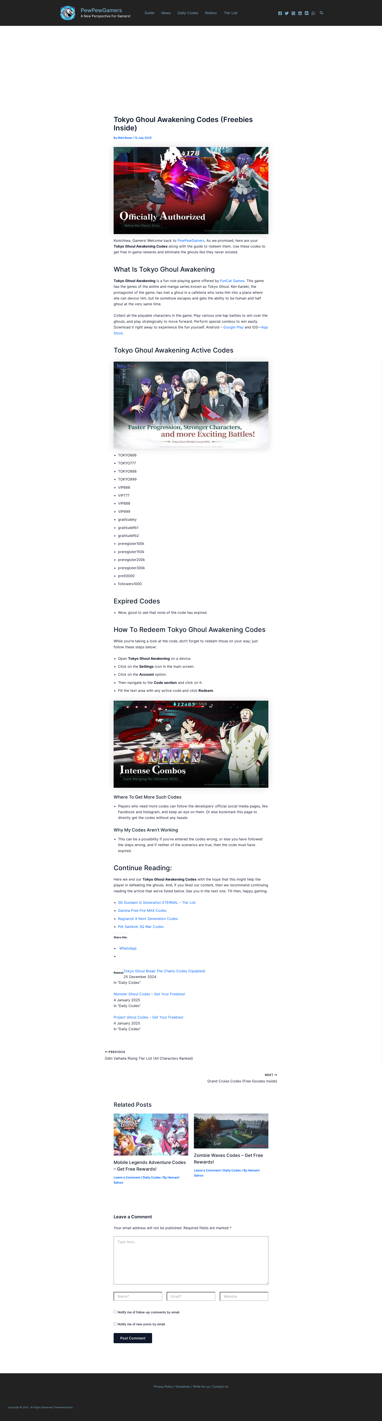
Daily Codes (188, 13)
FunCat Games (232, 280)
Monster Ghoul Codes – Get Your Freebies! (149, 994)
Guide (149, 13)
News (166, 13)
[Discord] (307, 13)
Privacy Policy (163, 1386)
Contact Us (220, 1386)
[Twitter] (287, 13)
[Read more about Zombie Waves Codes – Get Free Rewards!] (231, 1131)
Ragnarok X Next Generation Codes (148, 918)
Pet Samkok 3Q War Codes (141, 926)
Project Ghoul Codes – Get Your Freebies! (148, 1017)
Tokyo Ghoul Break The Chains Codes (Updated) (164, 971)
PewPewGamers (101, 10)
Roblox (211, 13)
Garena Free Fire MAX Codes (142, 910)
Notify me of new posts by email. (142, 1324)
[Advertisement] (191, 59)
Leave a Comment (127, 1177)
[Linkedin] (300, 13)
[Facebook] (280, 13)
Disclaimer (183, 1386)
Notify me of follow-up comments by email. (149, 1312)
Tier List (230, 13)
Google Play (233, 327)
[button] (322, 13)
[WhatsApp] (313, 13)
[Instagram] (293, 13)
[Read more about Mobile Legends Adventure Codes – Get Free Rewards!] (151, 1134)
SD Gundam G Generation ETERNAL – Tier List (157, 902)
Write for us (201, 1386)
